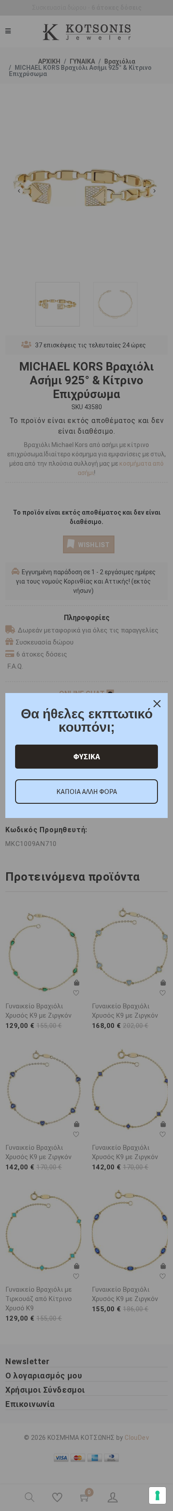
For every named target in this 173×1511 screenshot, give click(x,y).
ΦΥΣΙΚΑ (86, 756)
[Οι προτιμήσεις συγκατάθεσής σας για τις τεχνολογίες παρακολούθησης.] (157, 1495)
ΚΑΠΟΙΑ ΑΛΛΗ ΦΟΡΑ (86, 791)
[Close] (157, 703)
